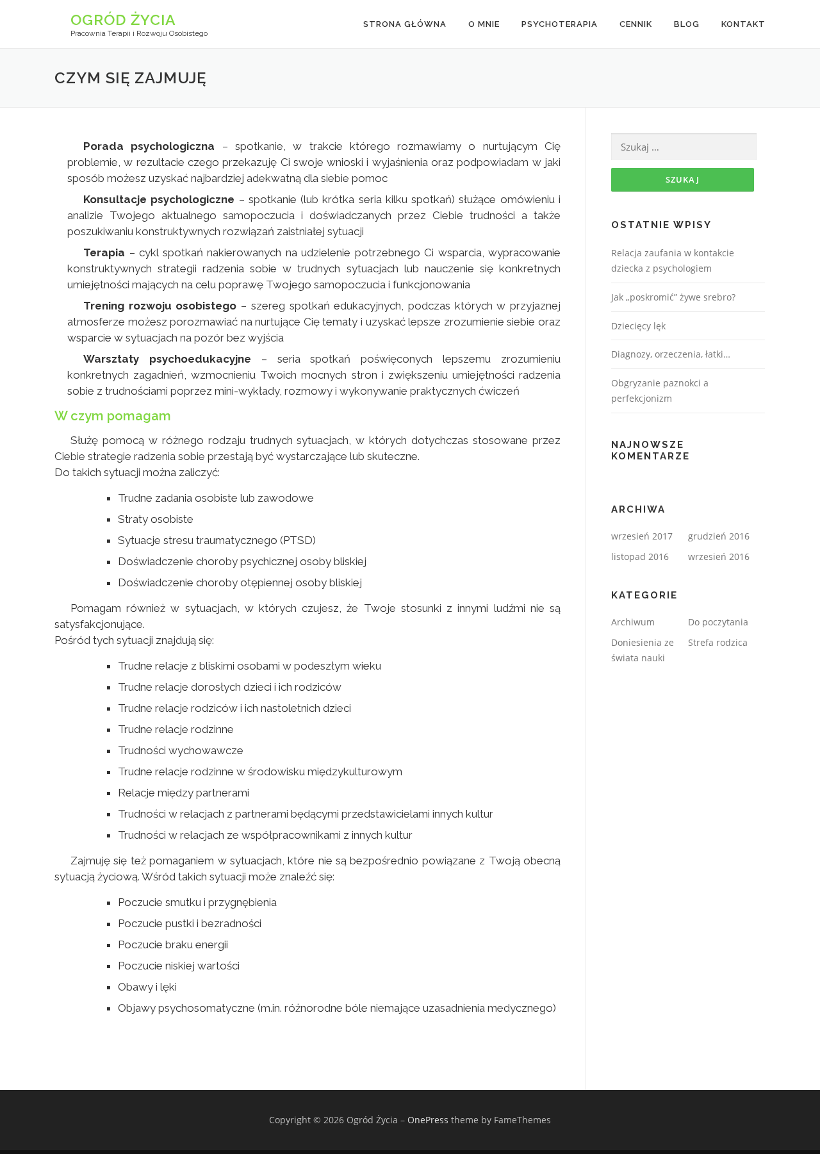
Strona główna (405, 24)
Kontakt (743, 24)
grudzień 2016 (719, 536)
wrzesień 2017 (642, 536)
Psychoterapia (559, 24)
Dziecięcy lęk (638, 326)
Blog (687, 24)
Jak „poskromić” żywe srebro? (673, 297)
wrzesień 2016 (719, 556)
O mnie (484, 24)
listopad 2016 (640, 556)
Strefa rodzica (718, 642)
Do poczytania (718, 622)
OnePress (427, 1120)
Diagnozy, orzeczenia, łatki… (670, 354)
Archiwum (633, 622)
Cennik (635, 24)
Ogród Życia (123, 19)
